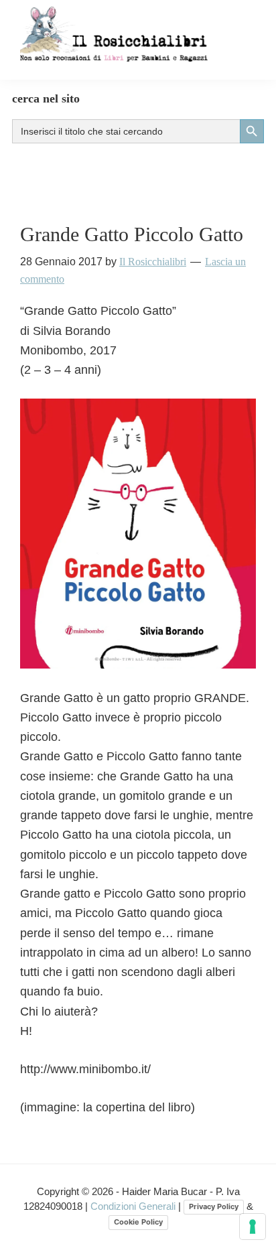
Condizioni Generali (134, 1206)
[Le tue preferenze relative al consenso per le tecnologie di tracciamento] (252, 1226)
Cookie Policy (138, 1222)
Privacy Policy (213, 1206)
